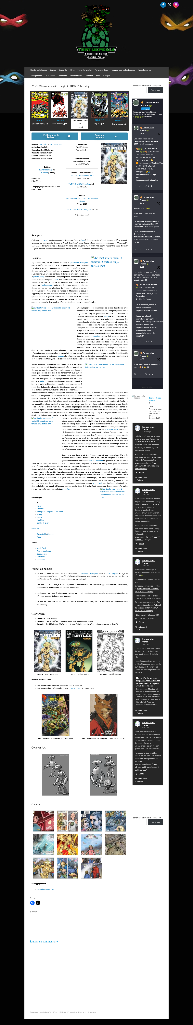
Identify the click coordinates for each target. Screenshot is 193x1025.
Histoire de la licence (38, 70)
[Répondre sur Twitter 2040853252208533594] (135, 341)
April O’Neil (97, 483)
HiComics (44, 173)
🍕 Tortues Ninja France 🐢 (147, 129)
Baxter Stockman (96, 461)
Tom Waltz (43, 144)
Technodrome (46, 285)
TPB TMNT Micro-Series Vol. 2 (82, 176)
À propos (106, 75)
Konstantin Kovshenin (87, 1012)
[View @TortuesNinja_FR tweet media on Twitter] (148, 367)
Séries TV (63, 70)
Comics (53, 70)
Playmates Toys (101, 70)
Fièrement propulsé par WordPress (44, 1012)
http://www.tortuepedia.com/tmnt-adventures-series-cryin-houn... (147, 238)
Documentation (76, 75)
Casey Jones (42, 554)
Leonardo (41, 560)
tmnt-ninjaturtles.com (45, 889)
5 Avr (142, 133)
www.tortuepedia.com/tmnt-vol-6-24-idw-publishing (147, 590)
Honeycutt (44, 240)
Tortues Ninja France (148, 428)
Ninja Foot (41, 537)
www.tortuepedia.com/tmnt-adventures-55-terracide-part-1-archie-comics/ (147, 767)
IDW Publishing (45, 170)
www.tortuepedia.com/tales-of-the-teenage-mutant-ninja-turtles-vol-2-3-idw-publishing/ (148, 608)
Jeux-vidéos (50, 75)
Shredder (51, 534)
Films (72, 70)
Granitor (96, 336)
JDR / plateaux (36, 75)
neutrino (61, 356)
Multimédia (62, 75)
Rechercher (155, 90)
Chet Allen (59, 512)
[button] (47, 653)
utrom (55, 279)
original (112, 573)
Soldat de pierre (43, 523)
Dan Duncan (75, 688)
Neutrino (40, 520)
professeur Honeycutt (79, 262)
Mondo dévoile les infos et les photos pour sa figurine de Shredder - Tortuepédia (148, 681)
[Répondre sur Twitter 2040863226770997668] (135, 249)
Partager (140, 480)
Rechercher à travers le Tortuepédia (146, 85)
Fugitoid (50, 512)
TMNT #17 (99, 120)
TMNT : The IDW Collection (79, 184)
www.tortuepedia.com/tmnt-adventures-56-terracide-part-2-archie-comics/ (147, 466)
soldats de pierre (111, 429)
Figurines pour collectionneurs (123, 70)
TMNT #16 (60, 120)
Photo (141, 472)
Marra (106, 316)
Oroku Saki (41, 534)
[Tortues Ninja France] (139, 397)
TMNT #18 (119, 120)
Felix (42, 381)
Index (98, 75)
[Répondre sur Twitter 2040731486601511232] (135, 374)
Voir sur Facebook (141, 477)
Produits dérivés (144, 70)
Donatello (41, 557)
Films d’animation (84, 70)
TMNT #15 (40, 120)
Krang (83, 240)
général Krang (38, 277)
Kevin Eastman (55, 144)
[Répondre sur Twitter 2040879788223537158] (135, 186)
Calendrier (89, 75)
